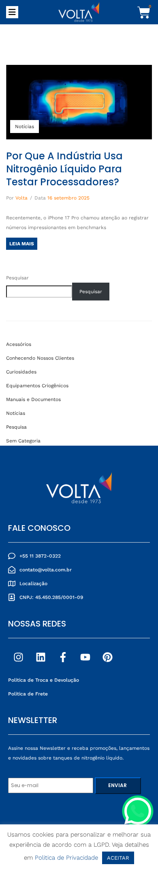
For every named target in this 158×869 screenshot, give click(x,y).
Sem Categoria (23, 441)
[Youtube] (85, 657)
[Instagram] (18, 657)
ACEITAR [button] (118, 858)
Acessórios (18, 344)
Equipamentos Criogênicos (37, 385)
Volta (21, 198)
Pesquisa (16, 427)
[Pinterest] (107, 657)
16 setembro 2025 (68, 198)
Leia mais (21, 244)
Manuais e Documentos (33, 399)
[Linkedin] (40, 657)
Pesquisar (17, 278)
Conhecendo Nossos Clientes (40, 358)
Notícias (24, 126)
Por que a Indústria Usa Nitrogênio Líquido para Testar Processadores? (64, 169)
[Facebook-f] (63, 657)
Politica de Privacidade (66, 857)
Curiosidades (21, 372)
